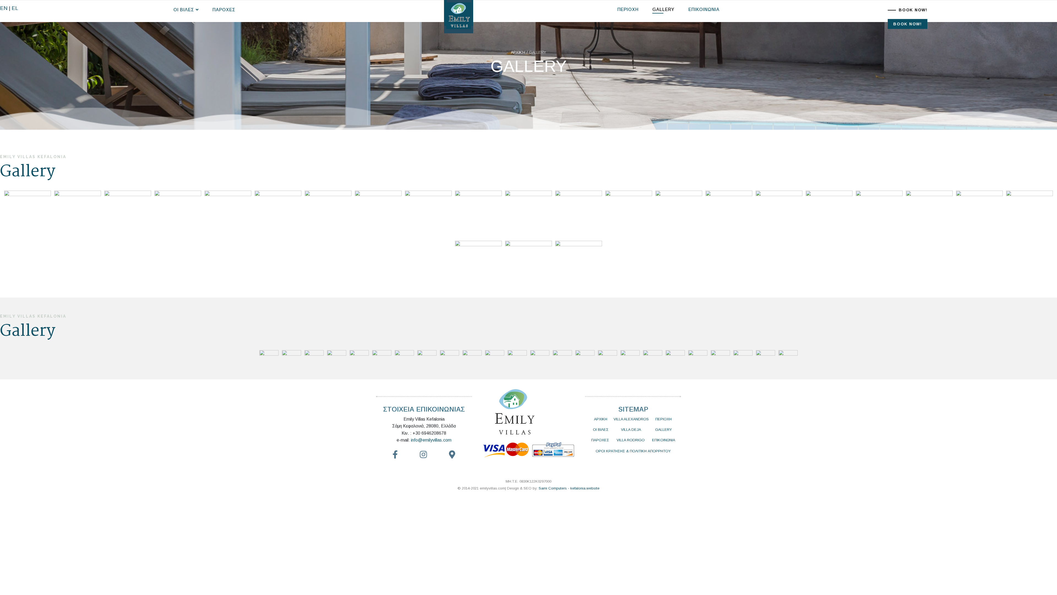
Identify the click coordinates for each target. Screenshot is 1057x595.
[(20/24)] (979, 214)
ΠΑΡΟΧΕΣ (224, 9)
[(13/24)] (628, 214)
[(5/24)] (228, 214)
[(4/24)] (178, 214)
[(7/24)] (328, 214)
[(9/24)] (428, 214)
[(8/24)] (378, 214)
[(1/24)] (27, 214)
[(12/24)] (578, 214)
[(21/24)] (1029, 214)
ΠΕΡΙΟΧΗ (628, 9)
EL (15, 8)
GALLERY (663, 9)
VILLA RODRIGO (631, 440)
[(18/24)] (879, 214)
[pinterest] (423, 454)
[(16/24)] (779, 214)
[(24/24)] (578, 264)
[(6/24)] (278, 214)
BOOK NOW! (913, 10)
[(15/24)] (729, 214)
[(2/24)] (77, 214)
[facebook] (395, 454)
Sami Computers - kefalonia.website (569, 488)
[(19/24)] (929, 214)
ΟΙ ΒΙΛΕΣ (183, 9)
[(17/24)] (829, 214)
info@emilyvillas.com (431, 440)
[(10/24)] (478, 214)
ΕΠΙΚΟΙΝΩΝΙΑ (704, 9)
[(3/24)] (127, 214)
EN (3, 8)
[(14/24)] (679, 214)
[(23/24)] (528, 264)
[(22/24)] (478, 264)
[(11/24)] (528, 214)
